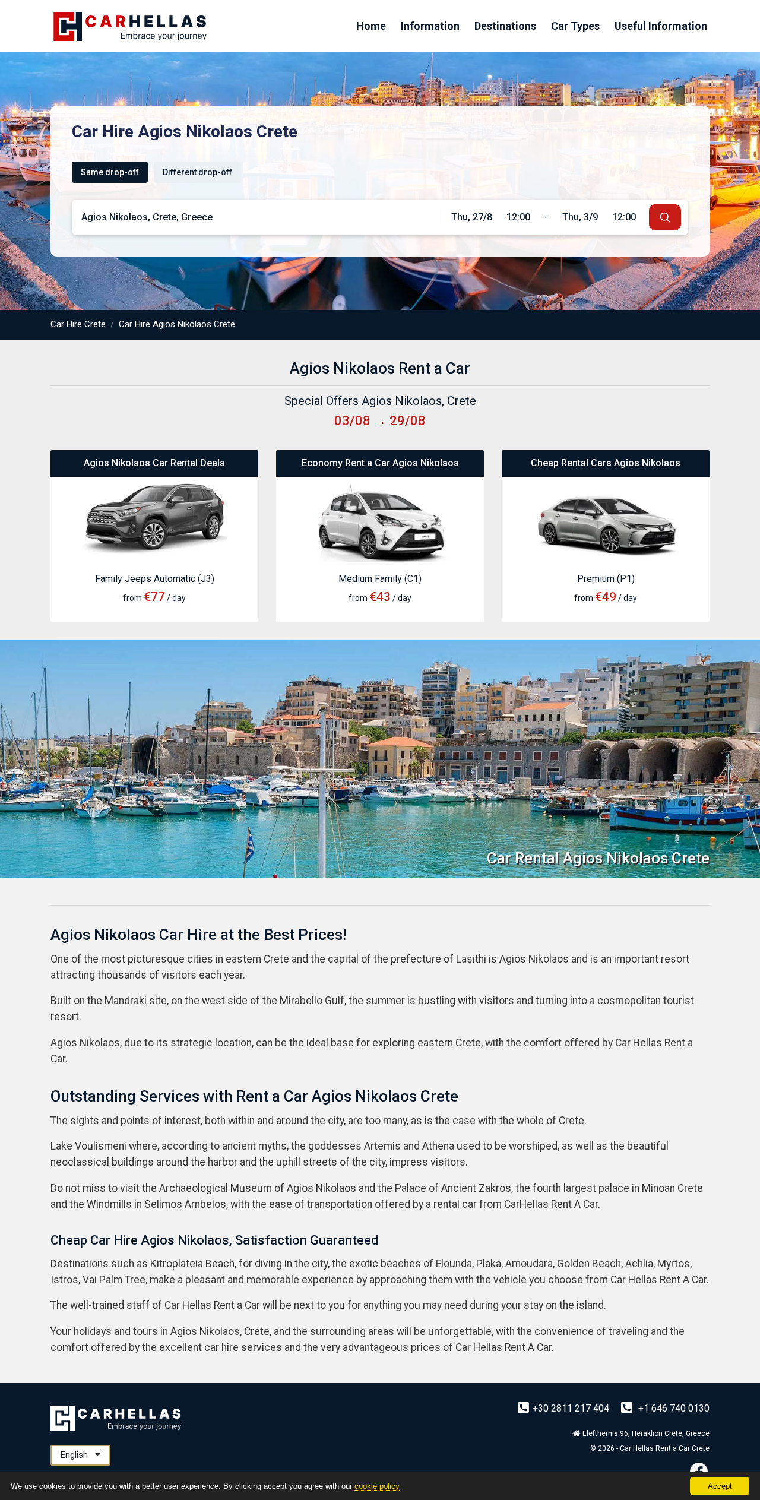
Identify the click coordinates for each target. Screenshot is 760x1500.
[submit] (665, 217)
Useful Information (661, 26)
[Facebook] (699, 1471)
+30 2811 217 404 (572, 1408)
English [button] (75, 1455)
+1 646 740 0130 (673, 1408)
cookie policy (377, 1486)
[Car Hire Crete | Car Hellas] (130, 26)
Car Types (575, 26)
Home (371, 26)
